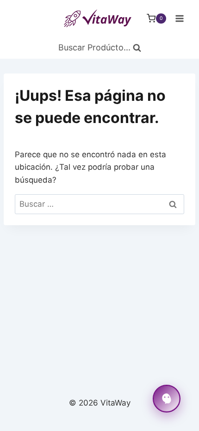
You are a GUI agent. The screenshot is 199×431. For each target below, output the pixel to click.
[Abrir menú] (179, 18)
